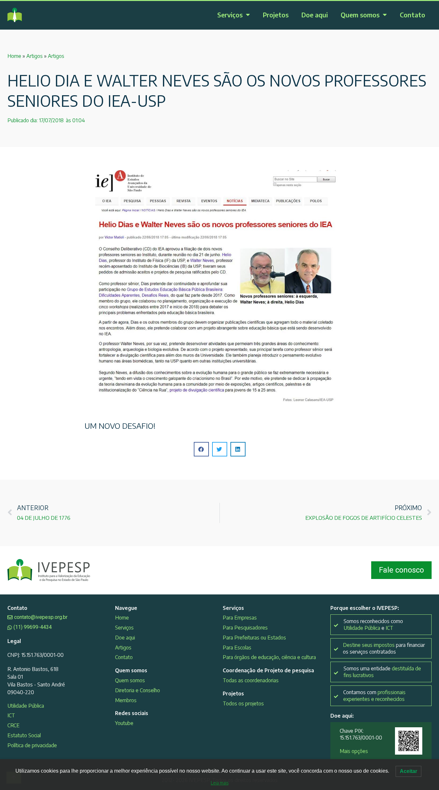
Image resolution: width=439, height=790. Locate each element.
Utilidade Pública (25, 706)
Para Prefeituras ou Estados (254, 637)
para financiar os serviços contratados (384, 648)
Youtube (124, 723)
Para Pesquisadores (245, 627)
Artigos (34, 56)
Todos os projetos (243, 703)
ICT (11, 715)
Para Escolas (237, 647)
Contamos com (374, 695)
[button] (201, 449)
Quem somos (360, 15)
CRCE (13, 725)
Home (14, 56)
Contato (412, 15)
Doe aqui (314, 15)
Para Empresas (240, 617)
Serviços (230, 15)
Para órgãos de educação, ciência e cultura (269, 657)
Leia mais (219, 782)
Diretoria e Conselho (137, 690)
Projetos (276, 15)
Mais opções (354, 751)
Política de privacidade (32, 745)
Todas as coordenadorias (251, 680)
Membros (126, 700)
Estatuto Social (24, 735)
